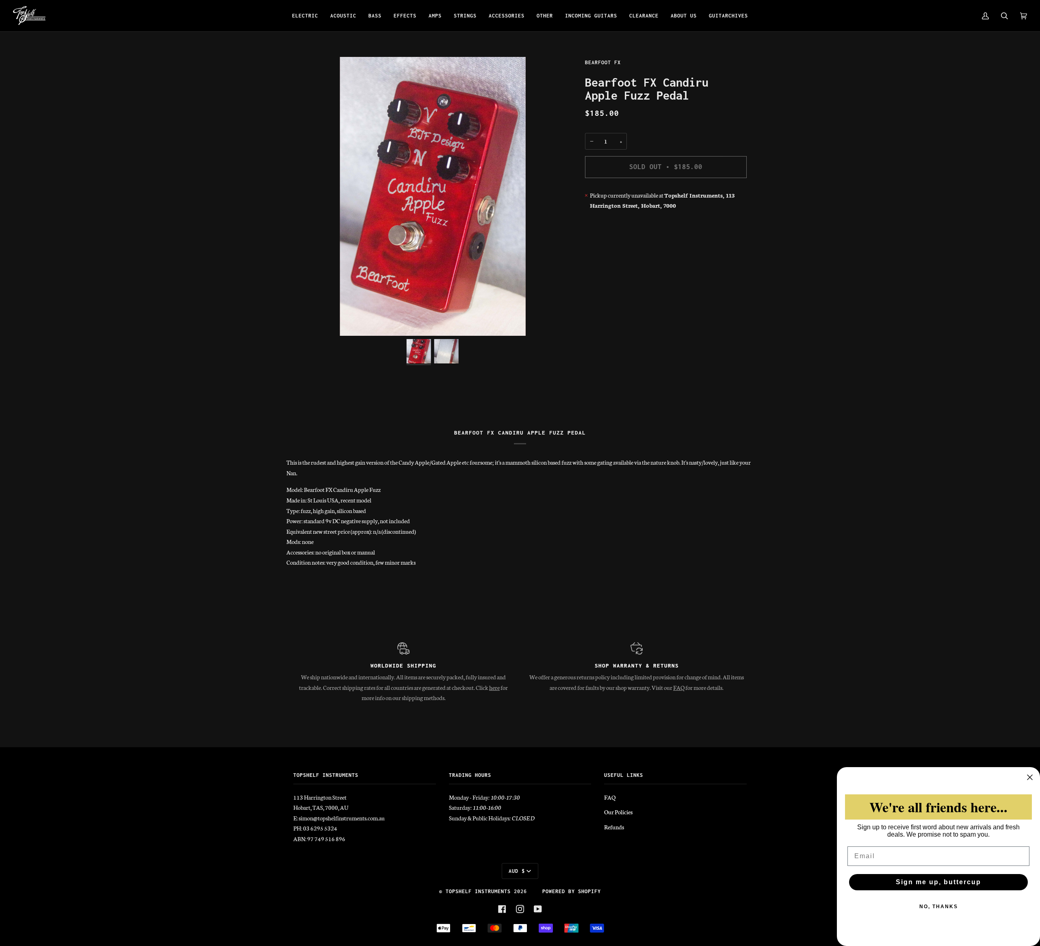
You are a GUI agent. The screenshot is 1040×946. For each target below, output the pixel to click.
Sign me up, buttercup (938, 882)
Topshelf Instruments (478, 891)
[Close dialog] (1030, 777)
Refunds (614, 827)
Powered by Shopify (571, 891)
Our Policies (618, 812)
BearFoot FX (603, 62)
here (494, 687)
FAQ (679, 687)
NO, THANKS (938, 906)
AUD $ (517, 871)
